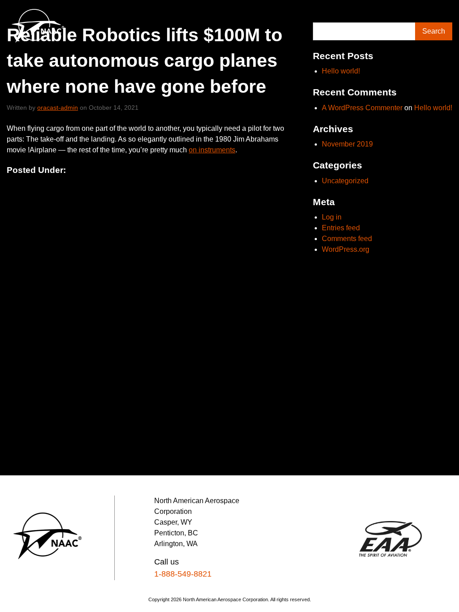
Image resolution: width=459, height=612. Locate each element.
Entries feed (341, 228)
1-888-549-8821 (183, 573)
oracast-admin (57, 107)
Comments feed (347, 238)
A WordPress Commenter (362, 108)
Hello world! (341, 71)
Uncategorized (345, 181)
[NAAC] (38, 26)
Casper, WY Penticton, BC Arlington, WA (176, 532)
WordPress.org (345, 249)
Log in (332, 217)
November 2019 (347, 144)
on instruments (212, 150)
